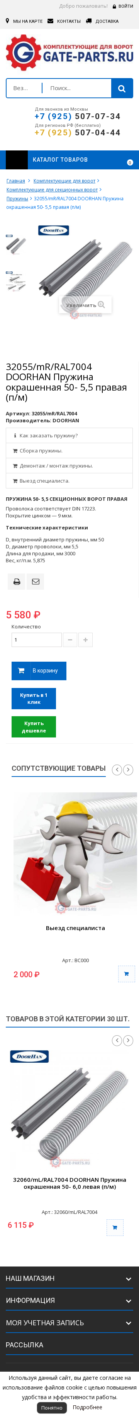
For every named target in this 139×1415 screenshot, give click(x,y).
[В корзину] (126, 974)
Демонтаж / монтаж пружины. (56, 465)
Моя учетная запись (45, 1322)
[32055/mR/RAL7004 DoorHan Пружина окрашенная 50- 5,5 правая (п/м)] (16, 245)
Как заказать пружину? (48, 435)
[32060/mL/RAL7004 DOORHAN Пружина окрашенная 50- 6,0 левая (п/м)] (69, 1110)
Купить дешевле (34, 727)
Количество (26, 626)
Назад (117, 1040)
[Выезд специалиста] (75, 854)
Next (128, 770)
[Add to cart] (115, 1227)
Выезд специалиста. (44, 480)
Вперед (128, 1040)
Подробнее (87, 1407)
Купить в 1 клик (33, 698)
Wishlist (108, 160)
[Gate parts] (69, 54)
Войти (126, 6)
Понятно (52, 1407)
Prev (117, 770)
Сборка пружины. (41, 450)
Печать (18, 582)
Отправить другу (36, 582)
